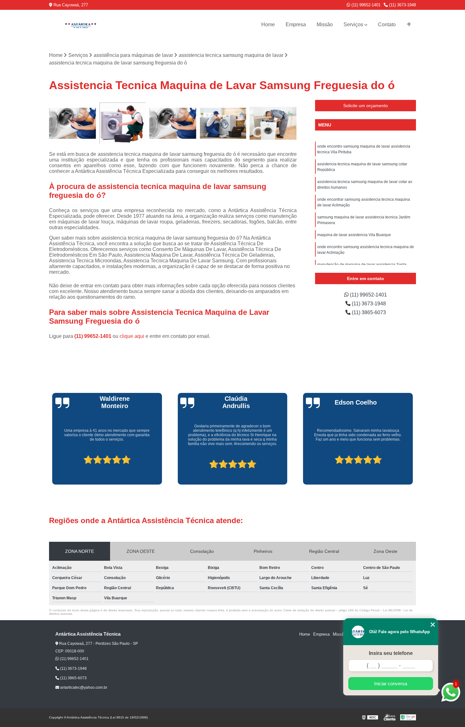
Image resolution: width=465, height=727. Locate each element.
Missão (325, 24)
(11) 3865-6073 (368, 312)
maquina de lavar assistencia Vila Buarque (354, 235)
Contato (387, 24)
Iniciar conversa (390, 683)
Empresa (296, 24)
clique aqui (132, 336)
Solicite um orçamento (365, 105)
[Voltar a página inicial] (80, 25)
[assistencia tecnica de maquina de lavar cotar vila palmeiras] (122, 123)
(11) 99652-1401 (365, 5)
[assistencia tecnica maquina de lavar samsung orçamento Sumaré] (172, 123)
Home (268, 24)
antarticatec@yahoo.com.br (83, 687)
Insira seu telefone (391, 653)
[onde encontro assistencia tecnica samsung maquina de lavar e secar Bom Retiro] (273, 123)
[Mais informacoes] (409, 24)
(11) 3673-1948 (402, 5)
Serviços (353, 24)
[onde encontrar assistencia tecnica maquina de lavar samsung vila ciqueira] (223, 123)
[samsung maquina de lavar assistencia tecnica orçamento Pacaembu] (72, 123)
